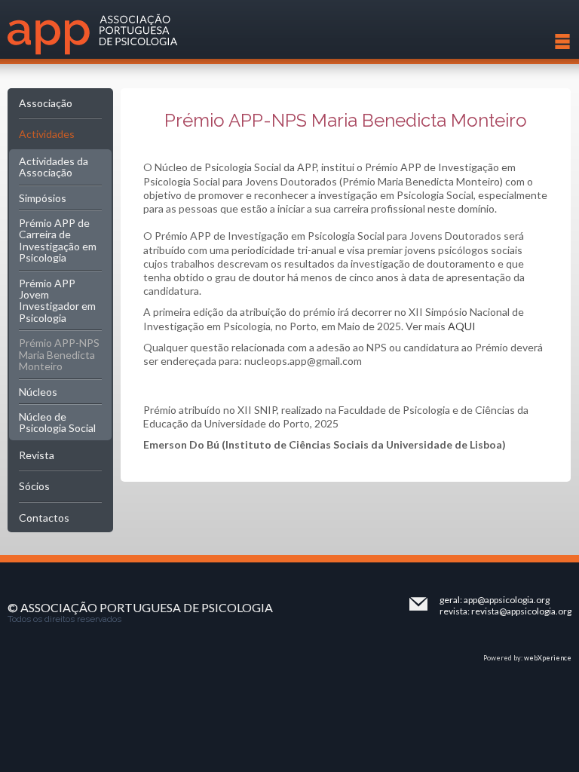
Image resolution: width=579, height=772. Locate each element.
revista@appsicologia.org (521, 611)
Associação (45, 102)
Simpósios (42, 197)
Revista (36, 455)
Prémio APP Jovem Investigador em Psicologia (57, 300)
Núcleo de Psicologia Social (57, 422)
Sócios (34, 485)
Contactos (44, 517)
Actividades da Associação (53, 167)
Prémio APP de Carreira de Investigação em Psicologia (57, 240)
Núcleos (38, 391)
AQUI (462, 326)
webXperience (547, 658)
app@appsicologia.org (507, 599)
